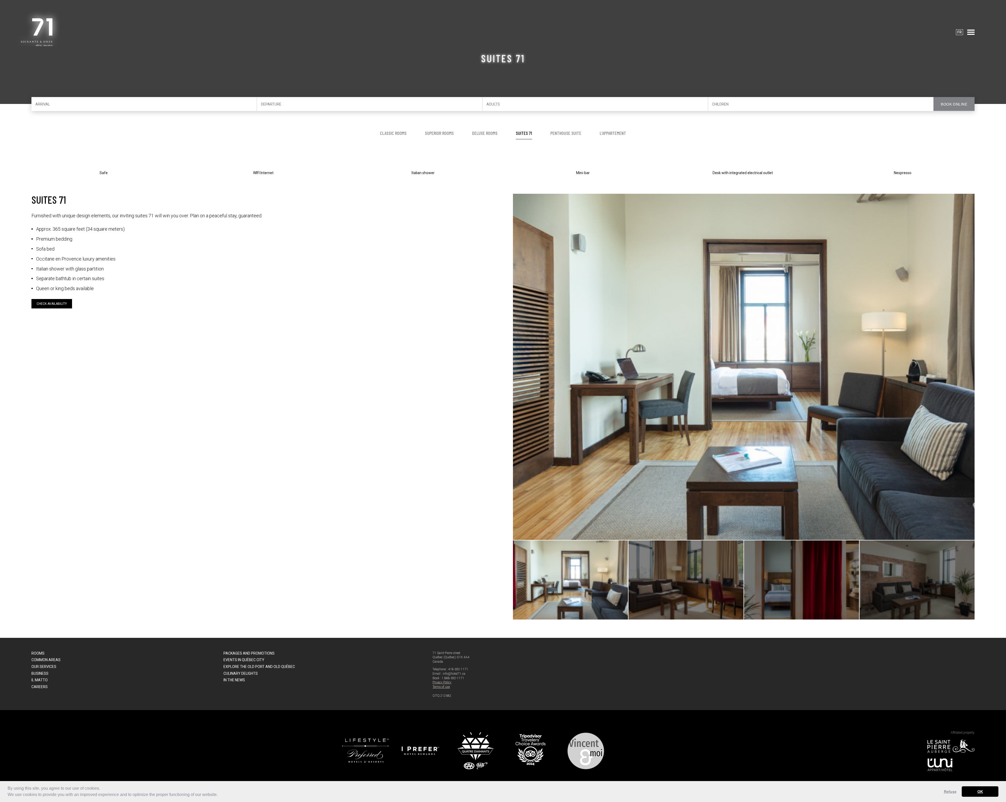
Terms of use (441, 687)
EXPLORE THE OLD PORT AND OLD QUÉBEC (259, 667)
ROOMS (38, 653)
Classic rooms (393, 133)
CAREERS (39, 687)
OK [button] (980, 791)
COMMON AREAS (46, 660)
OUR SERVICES (43, 667)
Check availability (52, 304)
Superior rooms (439, 133)
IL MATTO (39, 680)
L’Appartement (613, 133)
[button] (219, 795)
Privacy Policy (442, 682)
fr (959, 32)
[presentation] (525, 366)
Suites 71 (524, 133)
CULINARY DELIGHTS (240, 673)
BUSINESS (39, 673)
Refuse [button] (950, 791)
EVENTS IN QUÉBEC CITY (243, 660)
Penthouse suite (565, 133)
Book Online (954, 104)
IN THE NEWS (234, 680)
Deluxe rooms (484, 133)
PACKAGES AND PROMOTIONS (249, 653)
